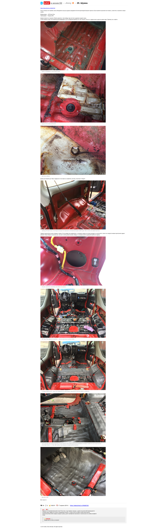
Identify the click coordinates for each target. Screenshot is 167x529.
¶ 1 (45, 509)
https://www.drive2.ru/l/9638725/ (47, 8)
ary (43, 509)
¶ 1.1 (51, 518)
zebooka (48, 518)
